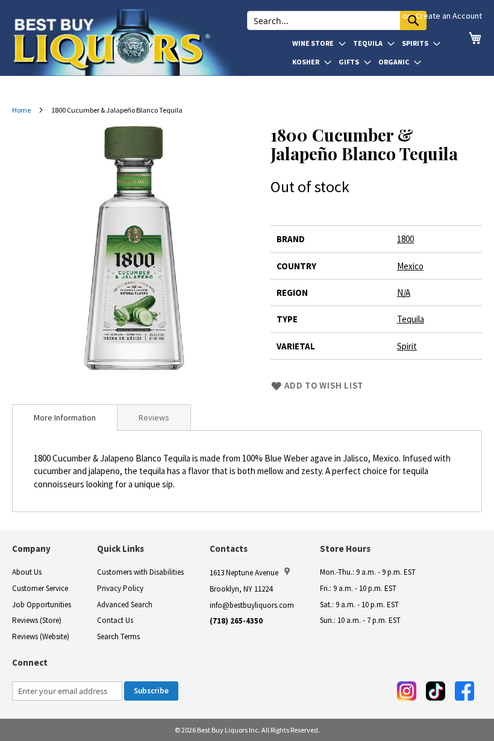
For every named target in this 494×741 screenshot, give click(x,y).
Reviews (154, 417)
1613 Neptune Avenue (244, 572)
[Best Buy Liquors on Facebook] (464, 691)
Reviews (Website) (40, 636)
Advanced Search (124, 604)
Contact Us (115, 620)
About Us (27, 572)
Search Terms (118, 636)
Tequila (410, 319)
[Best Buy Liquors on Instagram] (406, 691)
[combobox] (337, 20)
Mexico (410, 266)
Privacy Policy (120, 588)
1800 (405, 239)
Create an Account (449, 15)
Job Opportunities (41, 604)
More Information (65, 417)
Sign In (386, 15)
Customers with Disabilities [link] (140, 572)
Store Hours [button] (345, 548)
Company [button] (31, 548)
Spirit (407, 346)
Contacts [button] (229, 548)
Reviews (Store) (36, 620)
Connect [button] (30, 662)
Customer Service (40, 588)
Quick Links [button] (120, 548)
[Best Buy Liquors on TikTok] (435, 691)
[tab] (64, 417)
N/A (403, 292)
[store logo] (129, 42)
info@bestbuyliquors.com (252, 605)
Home (21, 109)
